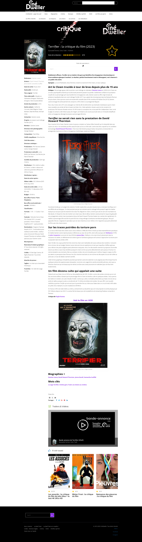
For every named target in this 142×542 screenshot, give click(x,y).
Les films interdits (31, 18)
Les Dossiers (42, 18)
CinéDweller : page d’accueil (33, 14)
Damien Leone (36, 78)
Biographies (54, 14)
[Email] (55, 397)
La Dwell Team (37, 526)
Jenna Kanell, (28, 84)
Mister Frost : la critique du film (82, 495)
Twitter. (116, 528)
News (46, 14)
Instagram (115, 535)
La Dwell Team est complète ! (51, 526)
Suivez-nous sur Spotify (30, 531)
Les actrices (72, 18)
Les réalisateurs (82, 18)
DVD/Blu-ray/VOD (81, 14)
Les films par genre (100, 14)
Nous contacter (28, 526)
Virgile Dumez (60, 296)
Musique (70, 14)
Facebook (115, 531)
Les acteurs (62, 18)
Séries (111, 14)
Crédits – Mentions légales (31, 529)
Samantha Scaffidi (37, 84)
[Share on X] (52, 397)
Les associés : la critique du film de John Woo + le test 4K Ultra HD (59, 496)
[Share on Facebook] (49, 397)
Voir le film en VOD (83, 300)
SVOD (90, 14)
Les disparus (52, 18)
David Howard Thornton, (37, 81)
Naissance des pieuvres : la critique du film (106, 495)
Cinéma (63, 14)
